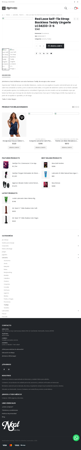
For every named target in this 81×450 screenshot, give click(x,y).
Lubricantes (5, 311)
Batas (5, 269)
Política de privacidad (9, 413)
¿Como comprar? (7, 407)
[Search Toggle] (65, 8)
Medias (6, 296)
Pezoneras (7, 302)
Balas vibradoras (38, 139)
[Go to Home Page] (2, 15)
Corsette (6, 287)
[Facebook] (74, 2)
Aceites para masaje (8, 243)
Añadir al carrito (56, 46)
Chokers (6, 281)
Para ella (51, 139)
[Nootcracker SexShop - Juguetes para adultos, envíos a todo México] (11, 8)
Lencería (44, 39)
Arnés (5, 263)
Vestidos (6, 308)
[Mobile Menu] (4, 8)
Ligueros (6, 293)
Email (51, 53)
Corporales (5, 246)
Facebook (36, 53)
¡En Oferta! (5, 240)
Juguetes (30, 139)
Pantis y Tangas (8, 299)
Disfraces (7, 290)
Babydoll (16, 139)
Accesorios (7, 260)
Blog (3, 417)
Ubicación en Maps (8, 353)
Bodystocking (8, 272)
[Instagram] (77, 2)
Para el (4, 314)
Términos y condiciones (10, 410)
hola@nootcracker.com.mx (10, 340)
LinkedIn (43, 53)
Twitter (40, 53)
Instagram (9, 369)
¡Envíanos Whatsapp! (9, 356)
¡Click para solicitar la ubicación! (13, 349)
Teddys (49, 39)
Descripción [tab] (6, 75)
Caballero (7, 278)
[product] (14, 124)
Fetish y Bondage (7, 249)
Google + (47, 53)
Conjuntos (7, 284)
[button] (4, 32)
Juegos (4, 252)
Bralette (6, 275)
